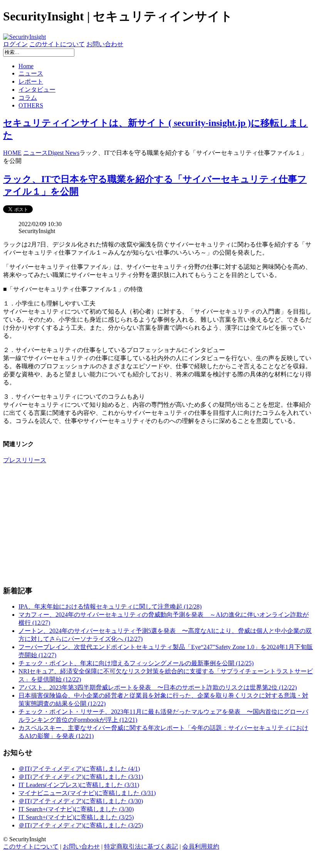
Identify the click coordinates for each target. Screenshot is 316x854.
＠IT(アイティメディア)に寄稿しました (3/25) (80, 825)
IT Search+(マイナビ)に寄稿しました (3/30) (76, 809)
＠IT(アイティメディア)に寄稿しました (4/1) (79, 768)
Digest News (63, 152)
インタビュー (36, 89)
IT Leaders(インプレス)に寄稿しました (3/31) (78, 785)
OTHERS (30, 105)
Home (26, 66)
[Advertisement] (158, 525)
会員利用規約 (200, 846)
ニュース (30, 73)
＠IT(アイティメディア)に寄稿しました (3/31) (80, 776)
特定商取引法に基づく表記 (141, 846)
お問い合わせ (104, 44)
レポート (30, 81)
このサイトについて (57, 44)
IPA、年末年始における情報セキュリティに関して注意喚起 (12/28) (110, 606)
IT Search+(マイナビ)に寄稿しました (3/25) (76, 817)
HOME (12, 152)
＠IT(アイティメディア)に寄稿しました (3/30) (80, 801)
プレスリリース (24, 460)
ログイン (15, 44)
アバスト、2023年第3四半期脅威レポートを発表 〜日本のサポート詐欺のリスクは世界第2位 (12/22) (157, 687)
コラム (27, 97)
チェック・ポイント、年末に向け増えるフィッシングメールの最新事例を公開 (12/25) (136, 663)
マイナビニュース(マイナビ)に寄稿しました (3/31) (87, 793)
